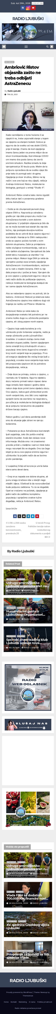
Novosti (20, 892)
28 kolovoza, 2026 (19, 874)
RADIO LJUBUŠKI (28, 18)
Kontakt (14, 1002)
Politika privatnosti (44, 1002)
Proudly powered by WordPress (19, 992)
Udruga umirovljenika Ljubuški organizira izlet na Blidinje (26, 586)
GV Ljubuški (11, 921)
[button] (47, 46)
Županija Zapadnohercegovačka (20, 951)
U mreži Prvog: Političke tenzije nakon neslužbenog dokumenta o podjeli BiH (39, 530)
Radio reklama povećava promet (28, 1008)
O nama (32, 1002)
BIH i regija (9, 62)
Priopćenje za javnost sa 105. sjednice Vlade (28, 955)
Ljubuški (21, 579)
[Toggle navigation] (26, 46)
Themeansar (28, 996)
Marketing (23, 1002)
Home (6, 1002)
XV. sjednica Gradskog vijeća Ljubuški (28, 926)
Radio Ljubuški (14, 91)
